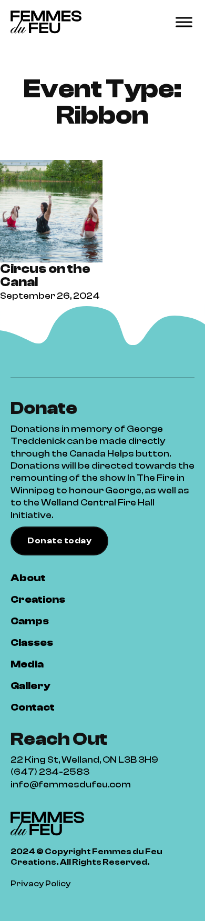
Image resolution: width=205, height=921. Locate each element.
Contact (33, 707)
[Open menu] (183, 22)
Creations (38, 599)
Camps (30, 621)
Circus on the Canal (45, 275)
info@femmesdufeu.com (71, 784)
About (28, 578)
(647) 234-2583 (50, 771)
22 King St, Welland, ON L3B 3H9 (84, 759)
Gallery (30, 686)
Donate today (59, 540)
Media (27, 664)
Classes (32, 642)
